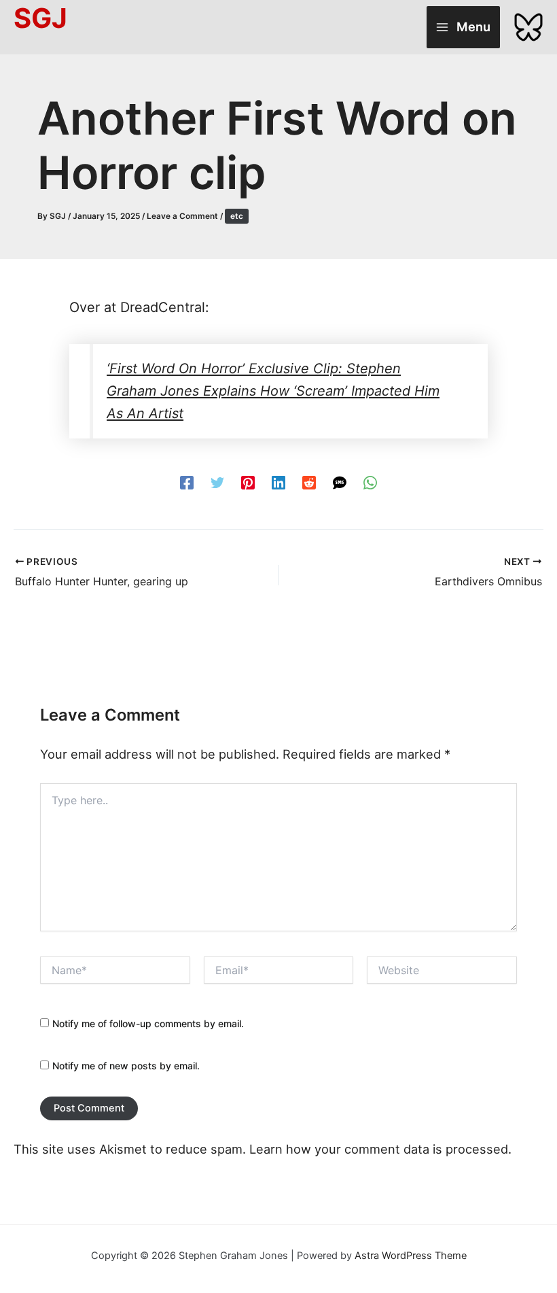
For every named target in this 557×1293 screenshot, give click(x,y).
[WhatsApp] (370, 481)
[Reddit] (309, 481)
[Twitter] (217, 481)
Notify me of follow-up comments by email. (148, 1023)
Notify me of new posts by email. (126, 1065)
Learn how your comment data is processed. (380, 1148)
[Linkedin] (278, 481)
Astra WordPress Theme (411, 1255)
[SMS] (339, 481)
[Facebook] (187, 481)
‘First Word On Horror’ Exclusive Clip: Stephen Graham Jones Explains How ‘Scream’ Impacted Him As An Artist (273, 390)
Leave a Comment (182, 216)
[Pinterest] (248, 481)
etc (236, 216)
